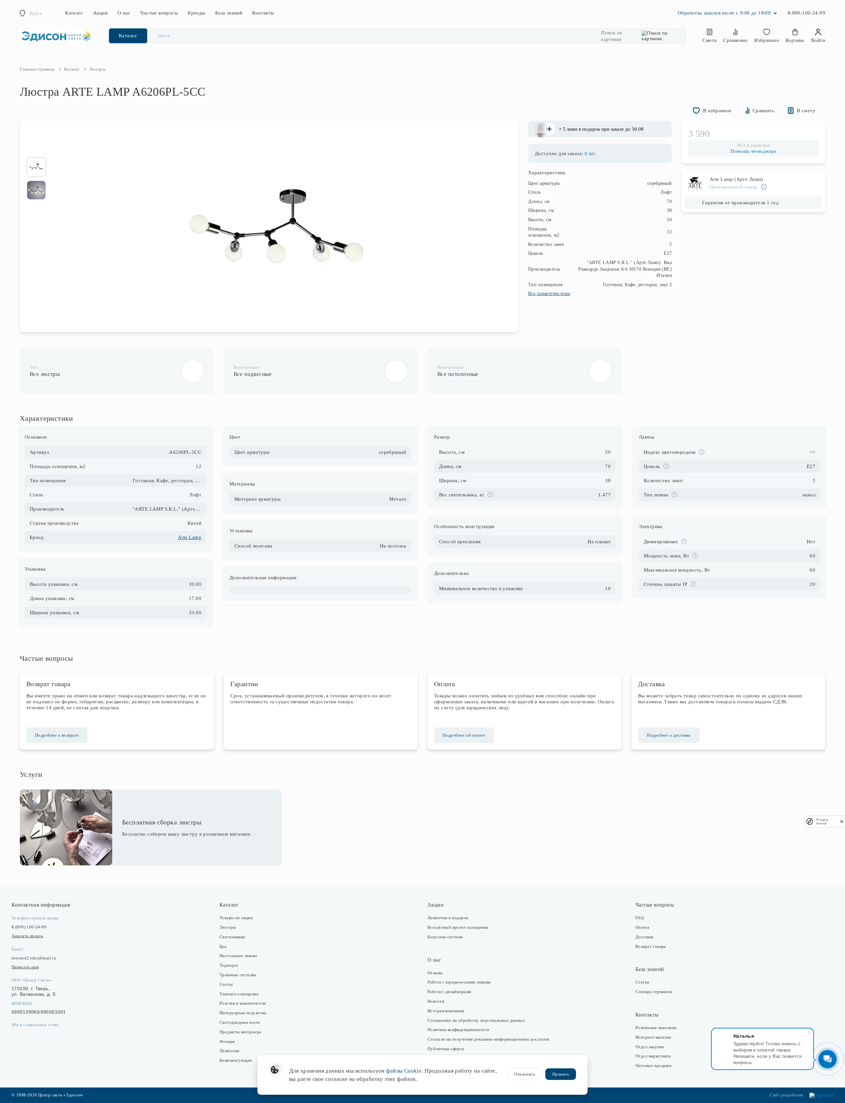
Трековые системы (238, 974)
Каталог (74, 13)
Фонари (227, 1041)
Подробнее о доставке (669, 735)
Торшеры (229, 965)
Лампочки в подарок (447, 917)
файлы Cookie (404, 1071)
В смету (806, 110)
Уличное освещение (239, 993)
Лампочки (229, 1050)
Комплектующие (236, 1060)
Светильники (232, 936)
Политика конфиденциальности (458, 1029)
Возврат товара (650, 946)
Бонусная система (445, 936)
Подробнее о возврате (57, 735)
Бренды (196, 13)
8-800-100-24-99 (806, 13)
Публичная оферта (445, 1048)
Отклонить (524, 1074)
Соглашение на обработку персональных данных (476, 1020)
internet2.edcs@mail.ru (34, 957)
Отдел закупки (649, 1046)
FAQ (639, 917)
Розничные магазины (656, 1027)
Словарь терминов (653, 991)
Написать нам (25, 966)
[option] (36, 167)
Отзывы (435, 972)
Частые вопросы (159, 13)
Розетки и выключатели (243, 1003)
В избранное (717, 110)
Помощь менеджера (753, 151)
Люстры (228, 927)
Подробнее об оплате (464, 735)
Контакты (263, 13)
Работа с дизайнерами (449, 991)
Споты (226, 984)
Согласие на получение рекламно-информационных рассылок (488, 1039)
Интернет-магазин (653, 1037)
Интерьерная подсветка (243, 1012)
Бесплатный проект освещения (457, 927)
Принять (560, 1074)
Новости (435, 1001)
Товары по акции (236, 917)
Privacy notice (822, 821)
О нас (124, 13)
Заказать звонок (27, 935)
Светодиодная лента (240, 1022)
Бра (223, 946)
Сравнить (763, 110)
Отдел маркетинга (653, 1055)
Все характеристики (549, 293)
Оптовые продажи (653, 1065)
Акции (100, 13)
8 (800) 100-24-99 (29, 926)
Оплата (642, 927)
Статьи (642, 982)
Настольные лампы (238, 955)
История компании (445, 1010)
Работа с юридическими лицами (459, 982)
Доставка (644, 936)
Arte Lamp (189, 537)
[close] (841, 821)
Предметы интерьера (240, 1031)
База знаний (229, 13)
